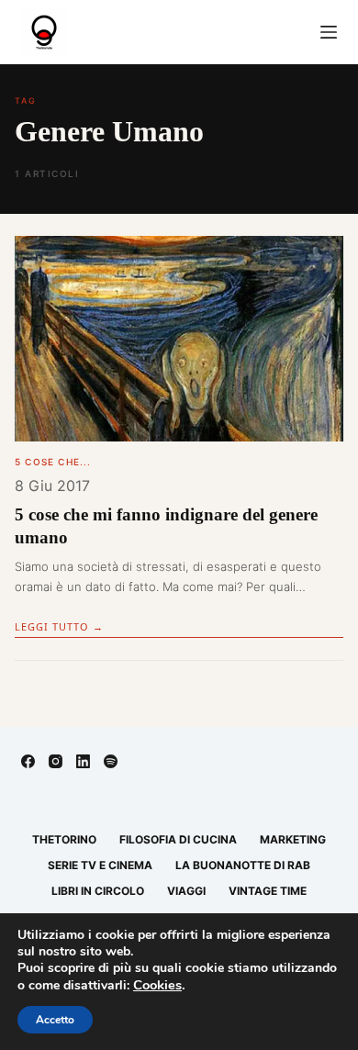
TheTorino (64, 839)
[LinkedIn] (83, 761)
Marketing (293, 839)
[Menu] (328, 32)
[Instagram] (55, 761)
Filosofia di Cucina (178, 839)
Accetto (55, 1019)
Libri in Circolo (97, 891)
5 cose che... (53, 461)
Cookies (157, 985)
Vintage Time (268, 891)
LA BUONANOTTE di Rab (242, 865)
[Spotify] (110, 761)
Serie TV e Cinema (100, 865)
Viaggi (186, 891)
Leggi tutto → (59, 626)
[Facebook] (28, 761)
